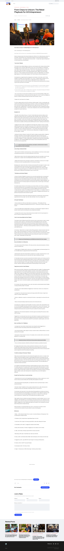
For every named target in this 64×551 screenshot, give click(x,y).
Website (40, 498)
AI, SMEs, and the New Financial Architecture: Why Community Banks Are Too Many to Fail (38, 538)
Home (15, 19)
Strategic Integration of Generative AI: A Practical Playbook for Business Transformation (24, 536)
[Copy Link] (49, 15)
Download (36, 479)
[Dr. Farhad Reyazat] (8, 3)
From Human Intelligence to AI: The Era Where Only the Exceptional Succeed (11, 535)
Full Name (15, 498)
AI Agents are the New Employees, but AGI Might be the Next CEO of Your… (52, 535)
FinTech (19, 19)
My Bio (14, 3)
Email (28, 498)
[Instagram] (58, 544)
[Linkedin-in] (53, 544)
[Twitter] (56, 544)
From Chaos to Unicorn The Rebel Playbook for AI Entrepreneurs (23, 479)
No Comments (17, 487)
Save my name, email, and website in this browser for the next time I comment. (24, 512)
